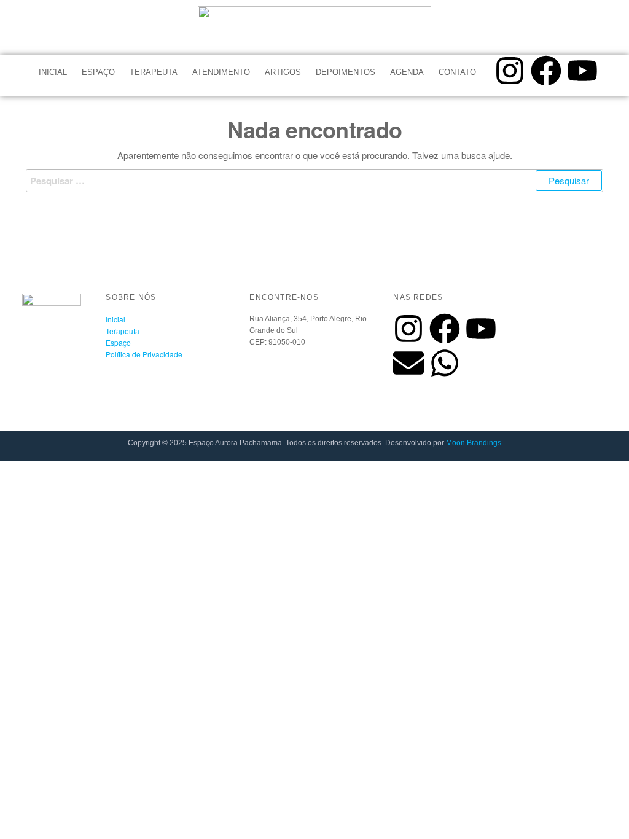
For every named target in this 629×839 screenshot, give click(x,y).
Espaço (98, 72)
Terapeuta (154, 72)
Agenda (407, 72)
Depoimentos (345, 72)
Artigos (283, 72)
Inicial (53, 72)
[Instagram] (509, 70)
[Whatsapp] (444, 363)
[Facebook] (546, 70)
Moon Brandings (473, 443)
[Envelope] (408, 363)
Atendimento (221, 72)
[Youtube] (582, 70)
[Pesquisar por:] (314, 180)
